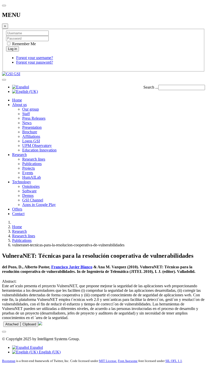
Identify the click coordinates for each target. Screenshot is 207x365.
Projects (28, 168)
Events (27, 173)
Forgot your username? (34, 58)
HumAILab (31, 177)
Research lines (33, 159)
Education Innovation (39, 150)
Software (29, 191)
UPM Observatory (37, 145)
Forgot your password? (34, 62)
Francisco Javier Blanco (71, 267)
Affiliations (31, 136)
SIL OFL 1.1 (173, 361)
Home (17, 100)
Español (36, 347)
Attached (11, 324)
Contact (18, 214)
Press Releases (33, 118)
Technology (21, 182)
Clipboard (29, 324)
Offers (17, 209)
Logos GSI (31, 141)
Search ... (150, 87)
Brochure (29, 132)
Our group (30, 109)
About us (19, 104)
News (27, 123)
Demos (28, 195)
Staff (26, 114)
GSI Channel (32, 200)
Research (19, 154)
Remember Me (23, 44)
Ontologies (31, 186)
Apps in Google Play (39, 204)
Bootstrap (8, 361)
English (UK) (49, 352)
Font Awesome (128, 361)
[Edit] (40, 324)
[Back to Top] (4, 331)
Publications (32, 164)
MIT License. (108, 361)
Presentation (32, 127)
